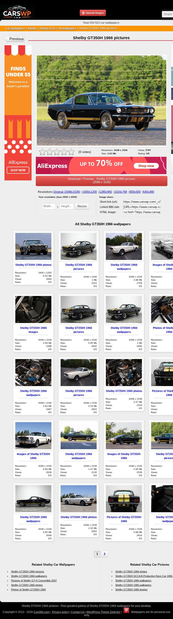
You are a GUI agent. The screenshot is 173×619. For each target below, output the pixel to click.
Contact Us (77, 612)
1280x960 (105, 191)
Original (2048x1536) (66, 191)
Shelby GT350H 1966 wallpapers (29, 576)
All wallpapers (67, 28)
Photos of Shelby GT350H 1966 (28, 589)
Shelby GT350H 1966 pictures (27, 571)
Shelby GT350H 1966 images (131, 589)
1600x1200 (90, 191)
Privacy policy (60, 612)
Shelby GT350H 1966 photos (33, 264)
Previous (16, 39)
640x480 (148, 191)
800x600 (135, 191)
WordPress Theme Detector (103, 612)
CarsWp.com (41, 612)
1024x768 (120, 191)
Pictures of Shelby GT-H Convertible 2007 (34, 580)
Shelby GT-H (47, 28)
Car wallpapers (15, 28)
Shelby (32, 28)
